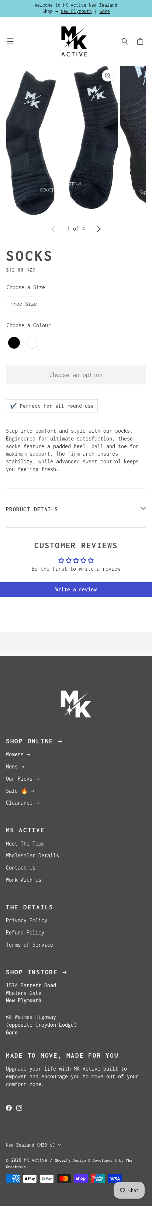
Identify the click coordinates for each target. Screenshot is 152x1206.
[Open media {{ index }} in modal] (62, 140)
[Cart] (141, 41)
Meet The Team (25, 843)
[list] (76, 140)
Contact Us (20, 867)
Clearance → (22, 802)
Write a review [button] (76, 589)
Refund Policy (25, 932)
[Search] (125, 41)
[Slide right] (98, 228)
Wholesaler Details (32, 855)
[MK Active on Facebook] (9, 1108)
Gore (105, 11)
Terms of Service (29, 944)
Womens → (18, 754)
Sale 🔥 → (20, 791)
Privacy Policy (26, 920)
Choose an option (76, 375)
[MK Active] (74, 41)
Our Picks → (22, 778)
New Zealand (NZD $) (30, 1145)
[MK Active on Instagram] (19, 1108)
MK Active (35, 1160)
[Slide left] (53, 228)
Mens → (15, 766)
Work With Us (23, 880)
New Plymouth (76, 11)
